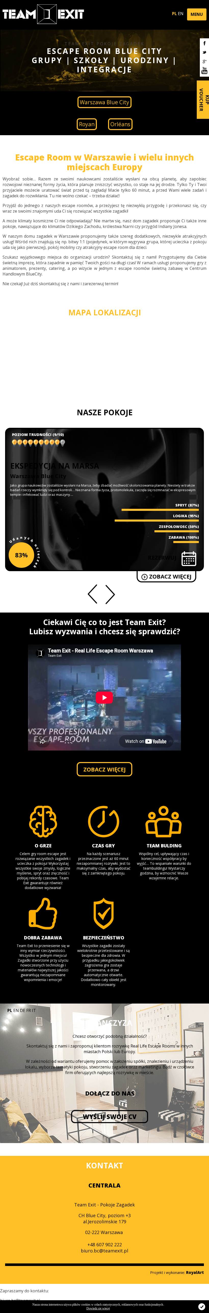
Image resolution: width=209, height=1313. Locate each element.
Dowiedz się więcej (98, 1308)
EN (181, 13)
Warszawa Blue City (104, 102)
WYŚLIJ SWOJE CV (110, 1116)
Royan (87, 124)
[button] (196, 14)
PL (174, 13)
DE (22, 1010)
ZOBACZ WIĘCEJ (169, 576)
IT (34, 1010)
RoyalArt (195, 1272)
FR (28, 1010)
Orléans (120, 124)
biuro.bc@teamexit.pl (104, 1251)
